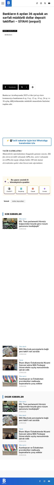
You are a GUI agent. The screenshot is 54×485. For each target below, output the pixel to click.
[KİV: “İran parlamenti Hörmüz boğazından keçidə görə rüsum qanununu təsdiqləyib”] (10, 223)
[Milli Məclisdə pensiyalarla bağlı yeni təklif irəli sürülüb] (10, 351)
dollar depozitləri (18, 201)
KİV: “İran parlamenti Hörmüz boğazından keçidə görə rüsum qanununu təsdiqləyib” (33, 223)
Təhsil (21, 360)
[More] (32, 87)
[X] (45, 3)
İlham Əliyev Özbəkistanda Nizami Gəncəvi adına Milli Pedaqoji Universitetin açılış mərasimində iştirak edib (34, 366)
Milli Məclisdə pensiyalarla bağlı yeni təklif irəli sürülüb (34, 350)
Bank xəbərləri (10, 31)
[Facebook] (37, 3)
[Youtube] (49, 3)
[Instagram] (41, 3)
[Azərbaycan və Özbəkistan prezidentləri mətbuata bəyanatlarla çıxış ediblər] (10, 380)
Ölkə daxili (22, 346)
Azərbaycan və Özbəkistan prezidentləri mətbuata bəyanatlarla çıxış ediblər (31, 381)
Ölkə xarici (22, 219)
